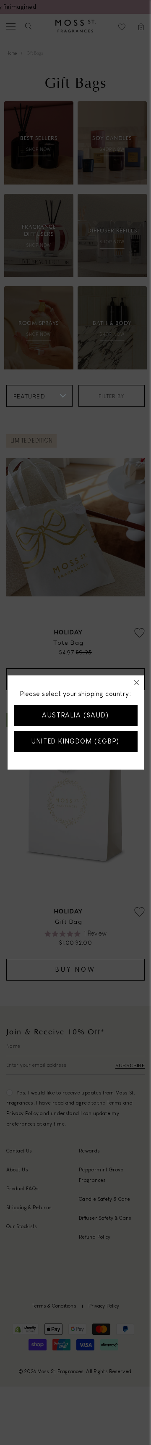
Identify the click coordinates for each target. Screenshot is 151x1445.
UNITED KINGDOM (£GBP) (75, 741)
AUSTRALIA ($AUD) (75, 715)
